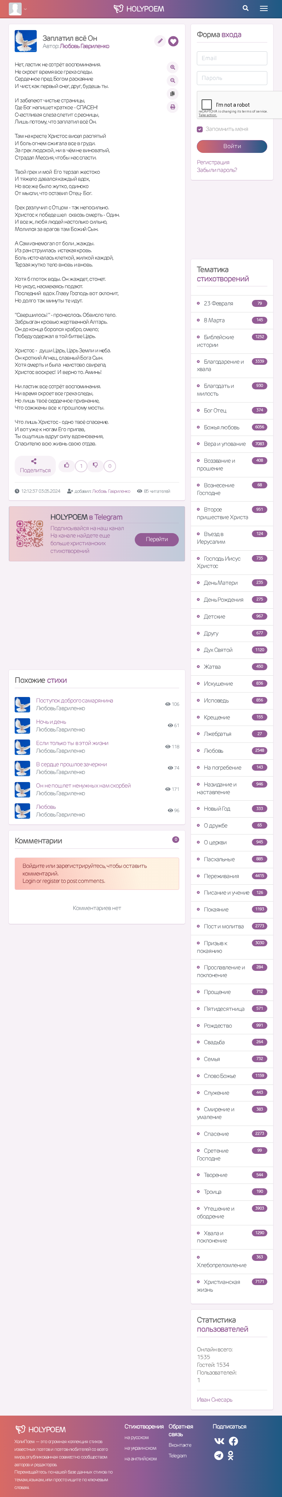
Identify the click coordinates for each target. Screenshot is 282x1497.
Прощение (233, 992)
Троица (233, 1192)
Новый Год (233, 808)
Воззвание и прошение (230, 464)
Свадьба (233, 1042)
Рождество (233, 1026)
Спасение (234, 1134)
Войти (232, 146)
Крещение (233, 717)
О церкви (233, 842)
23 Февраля (233, 303)
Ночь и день (51, 722)
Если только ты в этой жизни (72, 743)
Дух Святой (234, 650)
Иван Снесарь (214, 1400)
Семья (233, 1059)
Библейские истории (230, 341)
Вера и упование (234, 444)
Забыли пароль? (217, 170)
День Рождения (233, 599)
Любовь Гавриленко (84, 46)
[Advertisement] (97, 618)
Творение (233, 1175)
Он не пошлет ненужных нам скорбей (83, 785)
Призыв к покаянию (230, 947)
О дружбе (233, 825)
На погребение (233, 767)
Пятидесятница (233, 1009)
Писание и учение (233, 892)
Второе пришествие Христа (230, 513)
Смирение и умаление (230, 1113)
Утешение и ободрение (230, 1212)
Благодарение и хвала (230, 365)
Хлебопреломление (230, 1261)
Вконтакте (180, 1445)
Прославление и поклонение (230, 971)
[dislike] (95, 466)
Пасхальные (233, 859)
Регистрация (213, 162)
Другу (233, 633)
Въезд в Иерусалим (230, 538)
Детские (233, 616)
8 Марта (233, 320)
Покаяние (234, 909)
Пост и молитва (234, 926)
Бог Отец (233, 410)
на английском (140, 1458)
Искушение (233, 683)
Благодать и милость (230, 389)
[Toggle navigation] (263, 8)
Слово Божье (234, 1076)
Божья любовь (234, 427)
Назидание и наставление (230, 788)
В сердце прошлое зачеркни (71, 764)
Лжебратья (233, 734)
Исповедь (233, 700)
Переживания (234, 876)
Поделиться (35, 470)
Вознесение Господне (229, 489)
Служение (233, 1093)
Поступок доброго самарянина (74, 700)
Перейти (157, 539)
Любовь (45, 807)
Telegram (178, 1455)
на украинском (140, 1448)
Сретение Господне (229, 1154)
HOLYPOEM (68, 517)
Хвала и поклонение (230, 1237)
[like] (66, 466)
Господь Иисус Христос (230, 562)
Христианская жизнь (230, 1286)
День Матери (233, 583)
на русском (136, 1437)
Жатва (233, 667)
